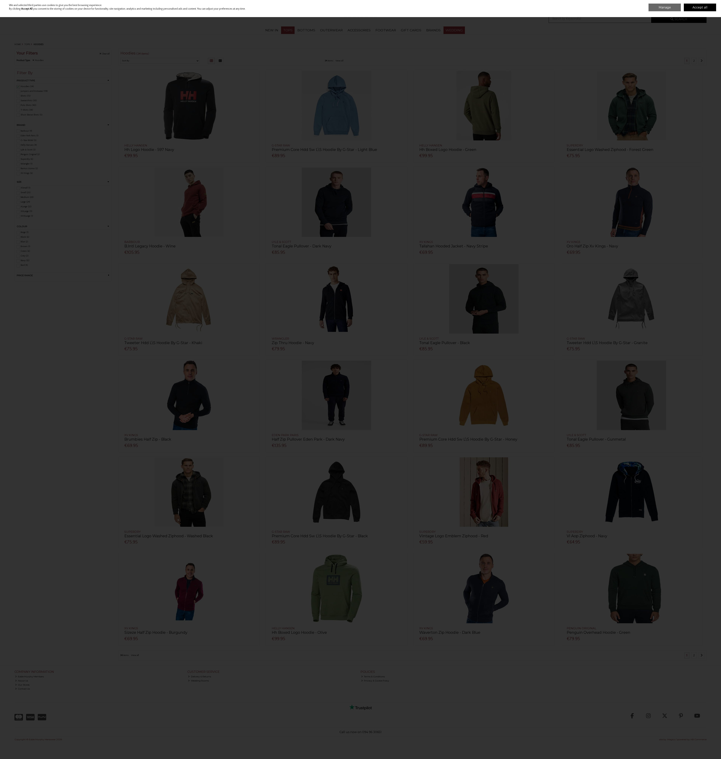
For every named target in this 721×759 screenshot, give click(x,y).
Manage (665, 7)
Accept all (699, 7)
